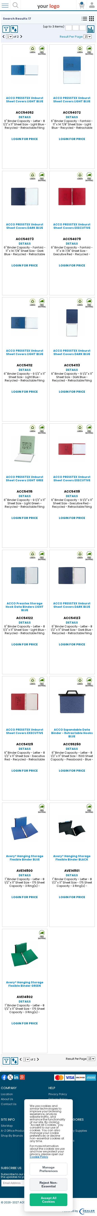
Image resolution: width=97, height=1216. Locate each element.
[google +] (22, 1077)
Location (7, 1094)
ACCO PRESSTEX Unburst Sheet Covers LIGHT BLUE (24, 99)
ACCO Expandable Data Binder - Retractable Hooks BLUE (72, 733)
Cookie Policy (39, 1157)
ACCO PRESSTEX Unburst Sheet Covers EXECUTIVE (71, 226)
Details (25, 117)
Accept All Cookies (48, 1199)
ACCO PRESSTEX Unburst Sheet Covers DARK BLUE (24, 226)
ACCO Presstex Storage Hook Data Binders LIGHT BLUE (25, 606)
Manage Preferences (48, 1169)
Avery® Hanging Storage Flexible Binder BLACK (71, 857)
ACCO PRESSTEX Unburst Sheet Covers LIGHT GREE (24, 478)
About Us (7, 1099)
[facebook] (4, 1077)
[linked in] (16, 1077)
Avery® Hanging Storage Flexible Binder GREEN (24, 984)
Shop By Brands (12, 1136)
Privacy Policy (57, 1094)
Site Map (7, 1126)
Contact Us (8, 1104)
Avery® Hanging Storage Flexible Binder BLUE (24, 857)
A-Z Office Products (14, 1131)
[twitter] (10, 1077)
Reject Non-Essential (48, 1184)
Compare (91, 29)
